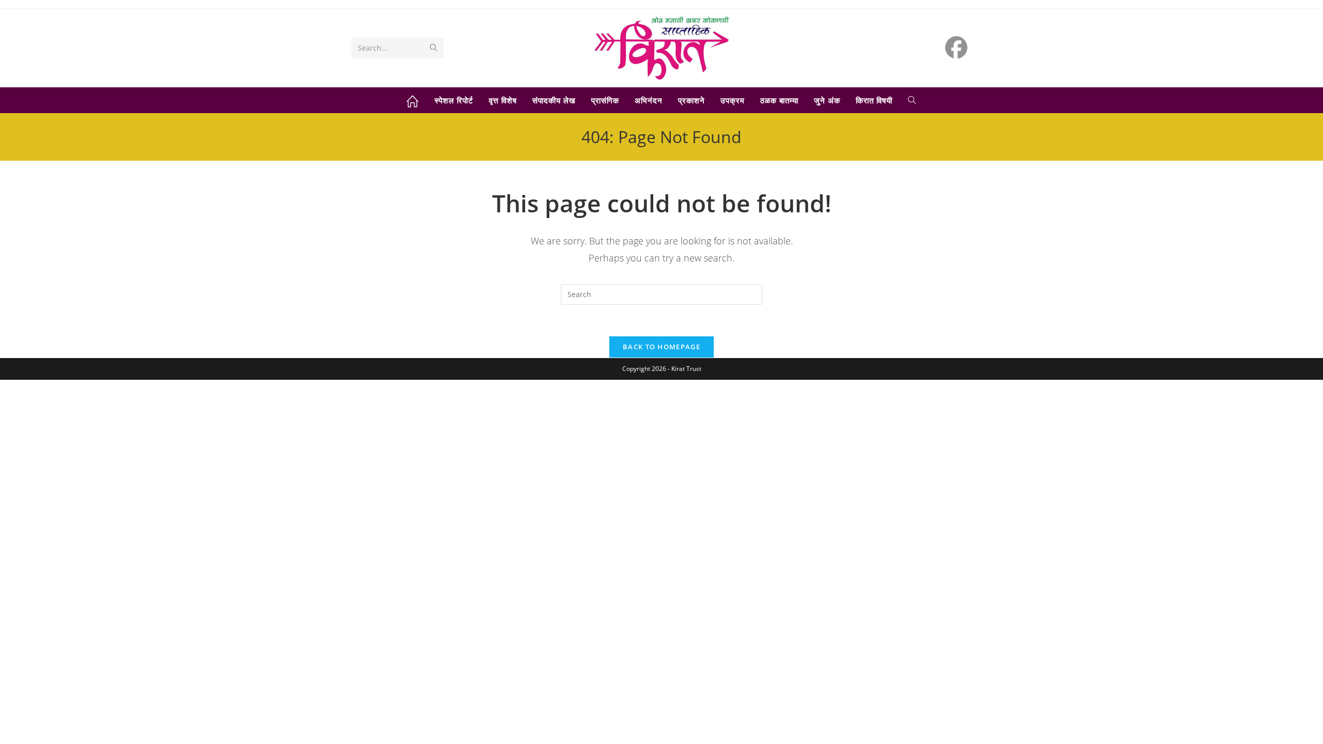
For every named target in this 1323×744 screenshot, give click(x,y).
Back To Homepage (661, 346)
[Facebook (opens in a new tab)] (956, 47)
